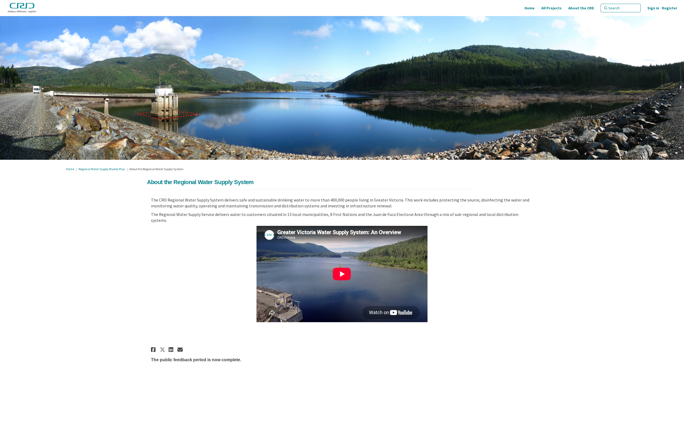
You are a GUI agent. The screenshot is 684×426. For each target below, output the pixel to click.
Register (669, 8)
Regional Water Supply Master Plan (102, 169)
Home (70, 169)
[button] (154, 349)
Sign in (653, 8)
